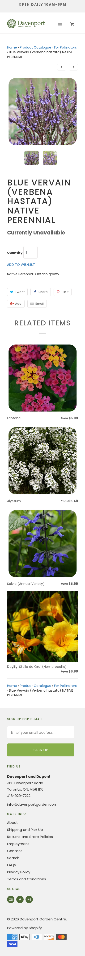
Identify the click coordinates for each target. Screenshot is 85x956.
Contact (14, 850)
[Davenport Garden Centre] (26, 24)
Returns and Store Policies (30, 836)
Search (13, 857)
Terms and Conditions (26, 879)
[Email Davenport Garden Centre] (10, 899)
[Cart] (72, 24)
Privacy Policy (18, 872)
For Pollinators (65, 47)
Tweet (20, 292)
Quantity (14, 253)
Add (18, 303)
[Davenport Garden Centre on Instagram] (29, 899)
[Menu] (60, 24)
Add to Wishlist (21, 264)
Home (12, 47)
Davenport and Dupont (29, 776)
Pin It (65, 292)
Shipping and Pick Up (25, 829)
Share (43, 292)
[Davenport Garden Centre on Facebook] (20, 899)
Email (39, 303)
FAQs (11, 864)
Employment (18, 843)
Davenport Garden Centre (43, 919)
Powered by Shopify (24, 927)
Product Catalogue (35, 47)
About (12, 822)
